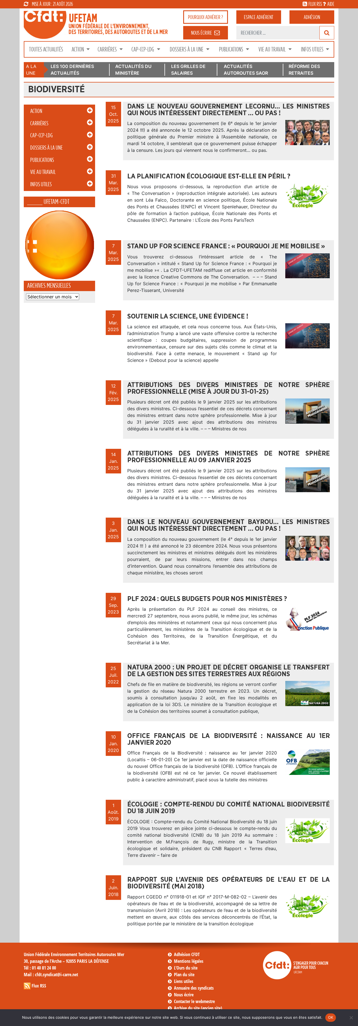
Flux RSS (39, 986)
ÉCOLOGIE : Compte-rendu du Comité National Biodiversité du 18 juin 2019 (228, 808)
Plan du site (184, 974)
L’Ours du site (185, 968)
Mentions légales (188, 961)
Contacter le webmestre (194, 1001)
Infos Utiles (312, 49)
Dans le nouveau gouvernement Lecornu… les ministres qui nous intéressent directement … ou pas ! (228, 110)
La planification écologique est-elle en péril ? (208, 176)
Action (78, 49)
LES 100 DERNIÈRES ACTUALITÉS (72, 69)
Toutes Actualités (46, 49)
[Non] (351, 1017)
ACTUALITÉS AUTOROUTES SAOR (246, 69)
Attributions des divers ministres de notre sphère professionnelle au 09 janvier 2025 (228, 457)
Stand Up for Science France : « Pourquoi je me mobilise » (226, 246)
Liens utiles (183, 981)
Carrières (108, 49)
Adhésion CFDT (187, 954)
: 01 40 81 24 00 (40, 968)
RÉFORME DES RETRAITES (304, 69)
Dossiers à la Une (187, 49)
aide (330, 4)
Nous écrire (184, 995)
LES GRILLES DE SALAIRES (188, 69)
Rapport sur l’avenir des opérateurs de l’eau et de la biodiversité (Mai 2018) (228, 883)
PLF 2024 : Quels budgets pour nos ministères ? (207, 599)
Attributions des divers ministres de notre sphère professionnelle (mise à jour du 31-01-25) (228, 388)
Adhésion (312, 17)
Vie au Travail (272, 49)
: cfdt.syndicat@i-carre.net (51, 974)
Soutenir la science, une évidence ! (187, 316)
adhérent (258, 17)
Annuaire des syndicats (194, 988)
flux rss (315, 4)
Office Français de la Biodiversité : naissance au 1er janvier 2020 (228, 739)
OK (330, 1017)
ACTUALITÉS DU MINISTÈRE (133, 69)
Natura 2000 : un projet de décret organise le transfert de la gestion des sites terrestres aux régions (228, 671)
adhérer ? (205, 17)
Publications (231, 49)
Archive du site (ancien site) (198, 1008)
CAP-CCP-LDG (143, 49)
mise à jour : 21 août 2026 (52, 4)
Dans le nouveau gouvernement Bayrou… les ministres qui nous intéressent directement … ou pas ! (228, 525)
